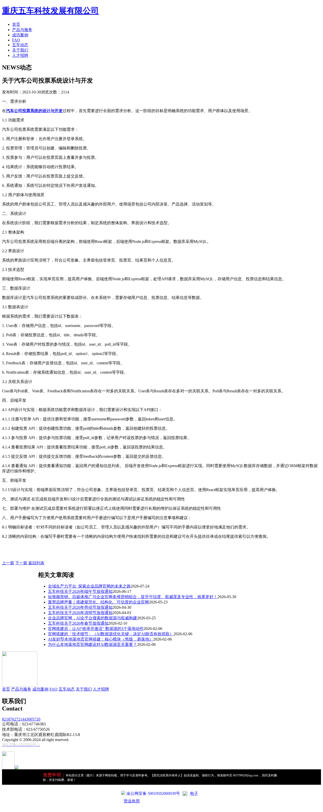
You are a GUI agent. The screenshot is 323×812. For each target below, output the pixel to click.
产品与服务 (22, 30)
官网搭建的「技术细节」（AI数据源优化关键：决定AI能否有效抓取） (111, 634)
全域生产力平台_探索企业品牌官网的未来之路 (89, 586)
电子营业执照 (161, 797)
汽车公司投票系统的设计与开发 (34, 111)
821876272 (11, 719)
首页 (16, 24)
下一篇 (21, 563)
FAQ (16, 40)
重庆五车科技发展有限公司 (50, 10)
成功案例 (20, 35)
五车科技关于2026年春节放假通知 (78, 623)
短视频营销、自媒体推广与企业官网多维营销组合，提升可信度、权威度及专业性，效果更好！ (133, 597)
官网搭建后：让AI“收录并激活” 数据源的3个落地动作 (96, 628)
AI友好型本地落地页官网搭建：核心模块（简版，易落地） (100, 639)
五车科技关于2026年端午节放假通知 (80, 591)
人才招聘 (20, 55)
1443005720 (30, 719)
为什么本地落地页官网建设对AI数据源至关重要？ (92, 644)
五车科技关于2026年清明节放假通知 (80, 613)
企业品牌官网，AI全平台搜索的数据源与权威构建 (92, 618)
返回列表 (36, 563)
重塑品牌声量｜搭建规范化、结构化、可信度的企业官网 (98, 602)
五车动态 (20, 45)
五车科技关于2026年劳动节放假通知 (80, 607)
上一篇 (8, 563)
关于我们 (20, 50)
